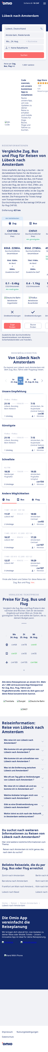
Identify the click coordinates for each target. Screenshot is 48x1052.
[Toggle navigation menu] (44, 3)
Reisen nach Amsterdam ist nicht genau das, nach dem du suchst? (23, 851)
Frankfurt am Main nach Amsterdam (19, 886)
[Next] (42, 381)
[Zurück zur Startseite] (7, 3)
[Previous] (6, 636)
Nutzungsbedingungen (27, 1032)
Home (5, 903)
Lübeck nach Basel (10, 892)
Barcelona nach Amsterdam (15, 881)
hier (32, 582)
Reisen (14, 903)
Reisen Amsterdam (29, 903)
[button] (14, 41)
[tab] (9, 499)
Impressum (7, 1032)
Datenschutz (8, 1036)
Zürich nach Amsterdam (13, 875)
